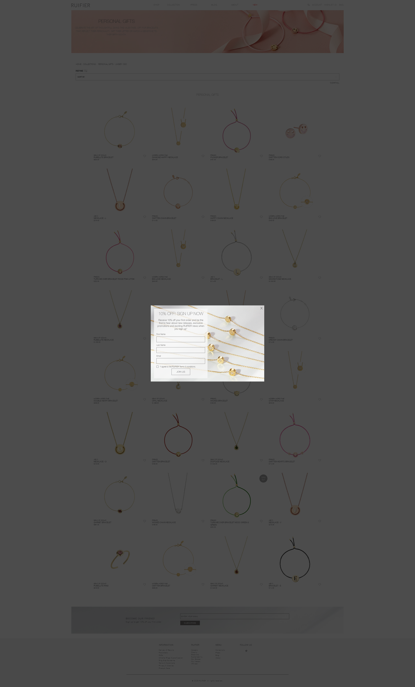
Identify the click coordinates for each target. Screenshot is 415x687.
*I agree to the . (178, 366)
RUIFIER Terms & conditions (183, 366)
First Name (160, 334)
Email (158, 356)
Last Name (160, 345)
